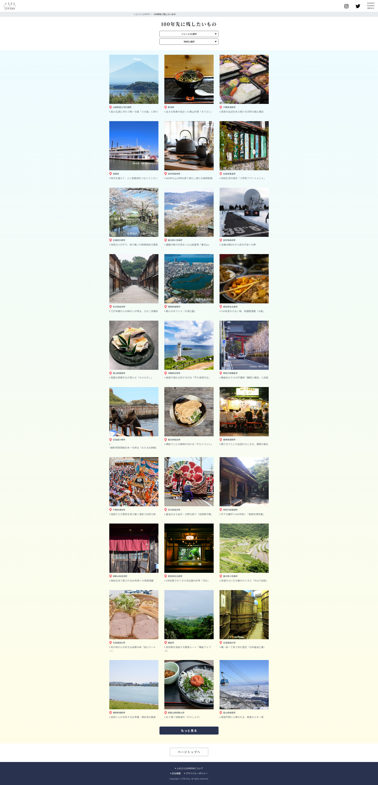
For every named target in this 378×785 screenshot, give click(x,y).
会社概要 (176, 773)
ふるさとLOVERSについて (190, 768)
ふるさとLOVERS (142, 14)
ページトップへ (189, 752)
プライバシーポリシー (197, 773)
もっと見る (189, 730)
